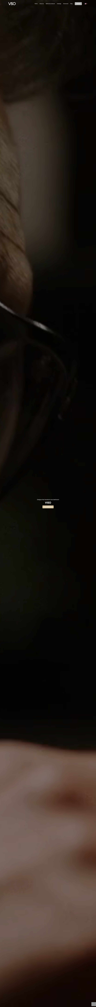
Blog (71, 3)
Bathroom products (50, 3)
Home (36, 3)
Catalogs (59, 3)
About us (42, 3)
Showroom (65, 3)
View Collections (48, 506)
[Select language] (86, 3)
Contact (78, 3)
